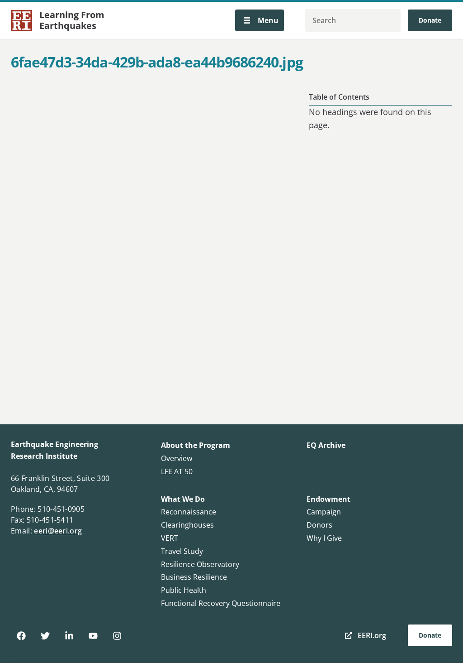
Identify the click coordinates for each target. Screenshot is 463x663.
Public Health (183, 590)
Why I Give (324, 538)
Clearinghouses (187, 525)
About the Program (195, 445)
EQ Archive (326, 445)
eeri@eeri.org (58, 531)
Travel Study (182, 551)
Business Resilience (194, 577)
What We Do (183, 499)
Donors (319, 525)
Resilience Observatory (200, 564)
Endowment (328, 499)
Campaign (324, 512)
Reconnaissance (188, 512)
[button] (259, 20)
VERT (169, 538)
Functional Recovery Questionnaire (220, 603)
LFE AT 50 (177, 471)
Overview (176, 458)
